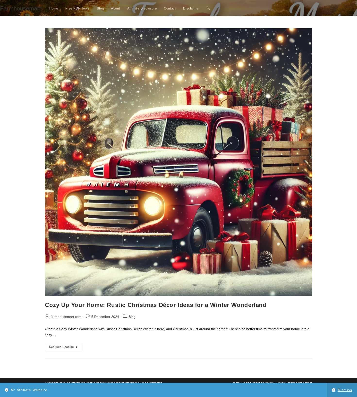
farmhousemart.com (66, 317)
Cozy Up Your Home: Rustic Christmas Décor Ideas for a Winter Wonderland (156, 305)
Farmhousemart (20, 8)
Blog (132, 317)
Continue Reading (65, 348)
